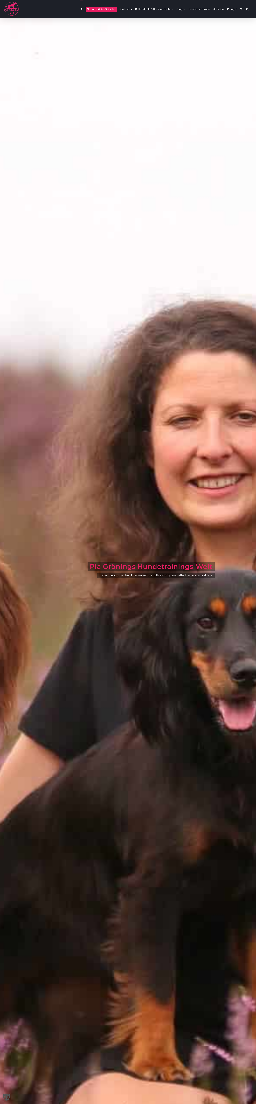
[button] (247, 9)
